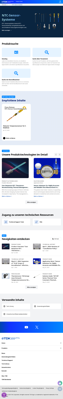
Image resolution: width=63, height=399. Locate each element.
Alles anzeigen (31, 202)
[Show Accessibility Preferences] (4, 395)
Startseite (4, 4)
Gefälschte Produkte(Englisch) (9, 391)
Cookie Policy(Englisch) (38, 388)
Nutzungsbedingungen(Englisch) (10, 388)
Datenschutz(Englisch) (25, 388)
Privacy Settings (50, 388)
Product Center (19, 1)
